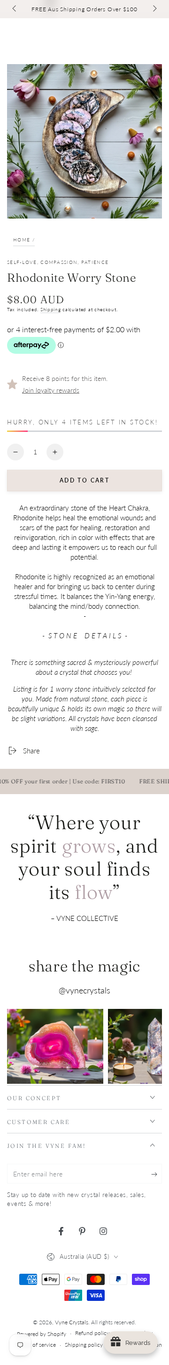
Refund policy (92, 1332)
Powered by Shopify (41, 1333)
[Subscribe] (156, 1174)
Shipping (50, 309)
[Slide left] (15, 9)
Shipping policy (84, 1344)
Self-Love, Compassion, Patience (57, 262)
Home (21, 239)
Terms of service (36, 1344)
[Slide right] (154, 9)
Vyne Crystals (71, 1322)
